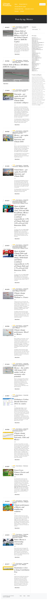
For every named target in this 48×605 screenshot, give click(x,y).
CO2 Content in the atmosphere (37, 42)
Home (21, 595)
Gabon (40, 86)
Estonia (39, 85)
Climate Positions (7, 5)
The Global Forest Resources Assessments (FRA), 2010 (21, 486)
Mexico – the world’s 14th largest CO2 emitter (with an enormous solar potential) (21, 372)
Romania (38, 97)
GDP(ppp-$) (14, 28)
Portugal (33, 97)
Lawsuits (33, 61)
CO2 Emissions (15, 27)
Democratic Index (35, 46)
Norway (42, 94)
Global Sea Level (35, 55)
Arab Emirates (36, 76)
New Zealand (38, 94)
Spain (44, 99)
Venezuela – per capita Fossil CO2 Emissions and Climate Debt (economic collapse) (21, 98)
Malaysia (33, 93)
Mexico (36, 93)
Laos (39, 91)
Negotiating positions (35, 63)
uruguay (37, 103)
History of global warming (36, 57)
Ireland (44, 89)
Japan (39, 90)
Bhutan (33, 80)
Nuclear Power (18, 62)
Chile (33, 82)
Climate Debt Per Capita (20, 6)
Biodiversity (25, 60)
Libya (44, 91)
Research (33, 69)
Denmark (43, 83)
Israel (33, 90)
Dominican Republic (35, 84)
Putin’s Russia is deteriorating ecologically (20, 541)
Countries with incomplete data (37, 44)
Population (9, 204)
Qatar (36, 97)
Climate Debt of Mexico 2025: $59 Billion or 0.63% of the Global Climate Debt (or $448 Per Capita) (21, 36)
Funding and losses (22, 27)
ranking (18, 447)
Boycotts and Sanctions (36, 39)
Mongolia (38, 93)
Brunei (38, 81)
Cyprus (35, 83)
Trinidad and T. (34, 101)
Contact (22, 11)
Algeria (33, 76)
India (35, 89)
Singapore (38, 98)
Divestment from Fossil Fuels (37, 47)
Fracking (33, 51)
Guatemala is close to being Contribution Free (21, 569)
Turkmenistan (34, 102)
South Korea (41, 99)
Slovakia (41, 98)
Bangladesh (34, 79)
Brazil (36, 81)
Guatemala (36, 88)
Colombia (37, 82)
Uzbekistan (41, 103)
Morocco (42, 93)
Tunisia (38, 101)
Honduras (42, 88)
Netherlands (34, 94)
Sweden (36, 100)
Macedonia (41, 92)
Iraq (42, 89)
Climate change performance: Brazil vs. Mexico (21, 332)
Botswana (33, 81)
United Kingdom (41, 102)
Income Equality (34, 58)
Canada (44, 81)
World (39, 104)
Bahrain (42, 78)
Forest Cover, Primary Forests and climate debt (21, 472)
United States (34, 103)
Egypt (42, 84)
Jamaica (36, 90)
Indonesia (38, 89)
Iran (40, 89)
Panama (33, 95)
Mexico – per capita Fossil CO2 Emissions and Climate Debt (21, 138)
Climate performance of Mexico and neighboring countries (21, 508)
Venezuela (33, 104)
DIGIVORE (8, 596)
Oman (44, 94)
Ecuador (40, 84)
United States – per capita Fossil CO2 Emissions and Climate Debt (21, 172)
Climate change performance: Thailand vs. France (21, 295)
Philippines (38, 95)
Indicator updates (35, 60)
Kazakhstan (34, 91)
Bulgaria (41, 81)
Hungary (33, 89)
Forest (20, 90)
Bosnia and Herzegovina (41, 80)
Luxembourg (37, 92)
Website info (34, 70)
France (38, 86)
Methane (33, 62)
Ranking (20, 379)
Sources (16, 11)
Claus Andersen (19, 26)
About (16, 4)
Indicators (20, 307)
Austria (36, 78)
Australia (33, 78)
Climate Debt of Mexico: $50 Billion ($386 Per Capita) (15, 65)
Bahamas (38, 78)
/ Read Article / (17, 54)
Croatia (33, 83)
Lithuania (33, 92)
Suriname (33, 100)
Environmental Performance (17, 202)
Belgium (43, 79)
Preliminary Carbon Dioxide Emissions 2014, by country (21, 401)
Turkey (40, 101)
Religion (33, 67)
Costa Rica (41, 82)
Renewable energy (21, 365)
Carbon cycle (34, 40)
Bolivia (35, 80)
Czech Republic (39, 83)
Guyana (39, 88)
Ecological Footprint (22, 132)
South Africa (37, 99)
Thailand (43, 100)
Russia (41, 97)
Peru (35, 95)
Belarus (40, 79)
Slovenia (33, 99)
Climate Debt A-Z (23, 4)
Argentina (40, 76)
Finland (35, 86)
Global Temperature (35, 56)
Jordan (42, 90)
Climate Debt (25, 26)
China (35, 82)
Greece (33, 88)
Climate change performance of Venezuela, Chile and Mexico (21, 436)
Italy (34, 90)
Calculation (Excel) (29, 8)
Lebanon (41, 91)
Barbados (37, 79)
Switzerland (40, 100)
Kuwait (37, 91)
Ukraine (37, 102)
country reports (23, 489)
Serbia (35, 98)
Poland (41, 95)
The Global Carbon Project (18, 408)
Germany (43, 86)
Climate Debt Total (19, 8)
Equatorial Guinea (35, 85)
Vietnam (36, 104)
